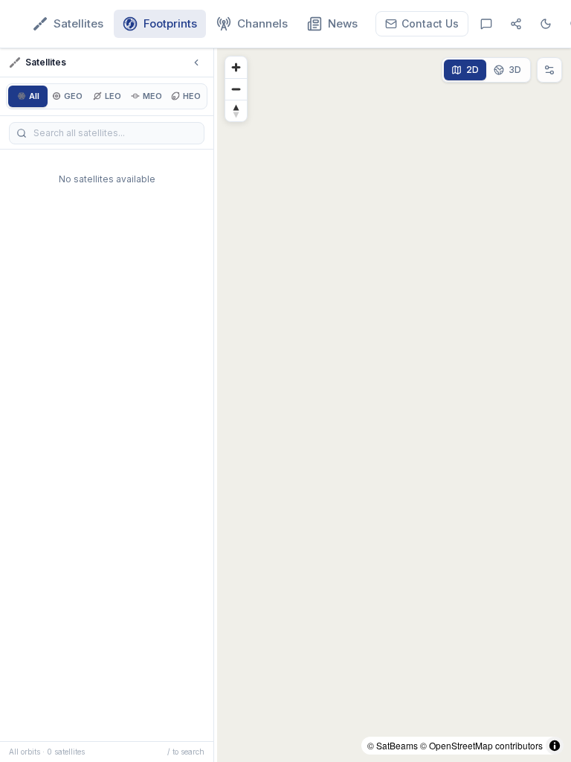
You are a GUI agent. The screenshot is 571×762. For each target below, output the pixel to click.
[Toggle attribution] (555, 746)
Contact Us (430, 23)
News (343, 23)
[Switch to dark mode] (546, 24)
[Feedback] (486, 24)
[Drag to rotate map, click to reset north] (236, 110)
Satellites (78, 23)
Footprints (170, 23)
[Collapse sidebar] (196, 62)
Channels (262, 23)
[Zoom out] (236, 89)
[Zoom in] (236, 67)
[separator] (215, 405)
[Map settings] (549, 70)
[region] (394, 405)
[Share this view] (516, 24)
